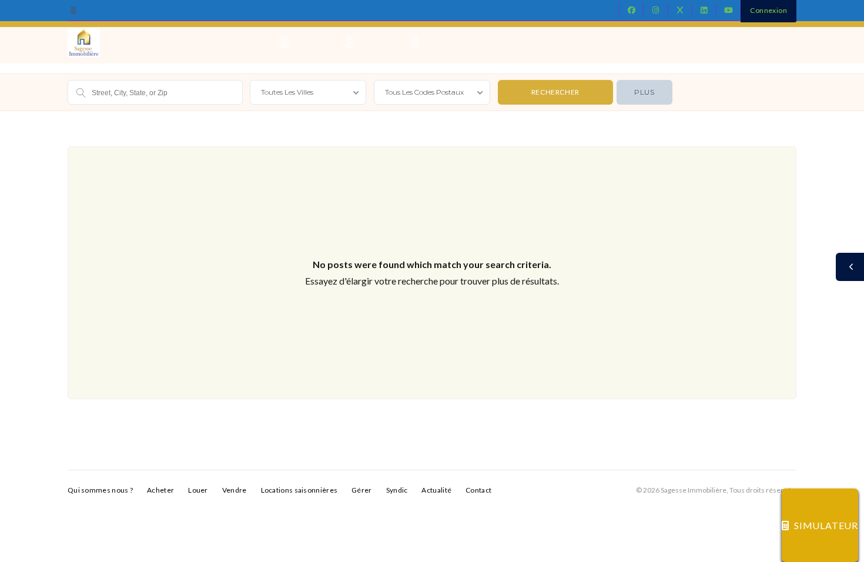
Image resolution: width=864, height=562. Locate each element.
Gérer (361, 490)
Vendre (234, 490)
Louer (198, 490)
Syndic (397, 490)
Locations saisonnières (299, 490)
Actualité (436, 490)
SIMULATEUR (826, 525)
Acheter (160, 490)
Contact (478, 490)
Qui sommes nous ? (100, 490)
